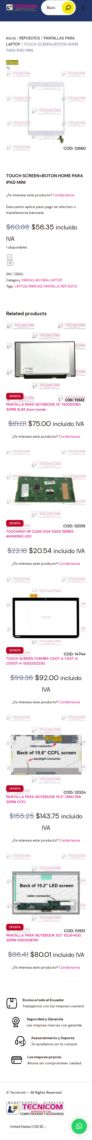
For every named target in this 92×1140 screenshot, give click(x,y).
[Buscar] (68, 7)
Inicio (11, 38)
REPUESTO (69, 286)
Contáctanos (63, 195)
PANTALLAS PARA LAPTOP (42, 280)
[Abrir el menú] (83, 8)
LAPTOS (21, 286)
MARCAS (35, 286)
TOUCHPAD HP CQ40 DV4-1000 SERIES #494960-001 (39, 534)
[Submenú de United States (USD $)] (45, 1127)
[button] (8, 68)
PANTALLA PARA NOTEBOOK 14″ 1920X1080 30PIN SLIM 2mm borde (43, 407)
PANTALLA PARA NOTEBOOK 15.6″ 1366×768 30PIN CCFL (43, 799)
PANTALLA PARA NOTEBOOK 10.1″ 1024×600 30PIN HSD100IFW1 (43, 938)
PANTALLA (51, 286)
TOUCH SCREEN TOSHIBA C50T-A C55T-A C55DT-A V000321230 (42, 661)
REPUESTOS (29, 38)
